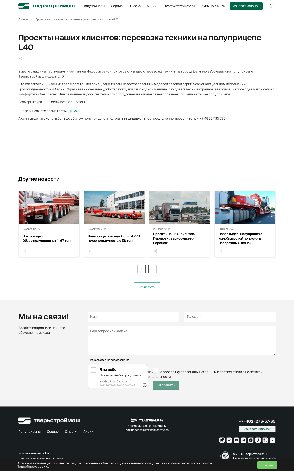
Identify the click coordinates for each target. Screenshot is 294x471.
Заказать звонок (246, 6)
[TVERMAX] (147, 420)
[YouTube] (236, 440)
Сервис (117, 6)
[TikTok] (258, 440)
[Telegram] (243, 440)
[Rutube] (222, 440)
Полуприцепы (94, 6)
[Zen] (251, 440)
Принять (267, 465)
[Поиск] (272, 6)
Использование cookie (33, 453)
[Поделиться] (20, 58)
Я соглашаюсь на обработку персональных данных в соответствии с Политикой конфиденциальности (199, 374)
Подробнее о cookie (32, 466)
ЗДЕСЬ (71, 111)
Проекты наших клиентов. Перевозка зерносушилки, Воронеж (174, 238)
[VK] (229, 440)
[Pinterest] (265, 440)
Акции (152, 6)
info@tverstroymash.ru (180, 6)
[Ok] (272, 440)
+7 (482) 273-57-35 (212, 6)
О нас (133, 6)
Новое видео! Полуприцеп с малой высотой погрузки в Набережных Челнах (240, 238)
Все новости (147, 287)
